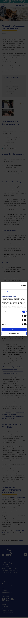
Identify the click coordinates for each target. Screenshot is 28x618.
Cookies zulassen (14, 329)
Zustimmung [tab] (5, 291)
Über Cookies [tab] (23, 291)
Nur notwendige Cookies (14, 333)
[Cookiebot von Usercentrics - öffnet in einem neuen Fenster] (20, 286)
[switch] (24, 316)
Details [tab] (14, 291)
